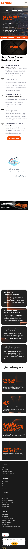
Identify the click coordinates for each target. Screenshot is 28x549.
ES (6, 535)
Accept (14, 543)
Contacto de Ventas (14, 138)
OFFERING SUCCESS (13, 37)
